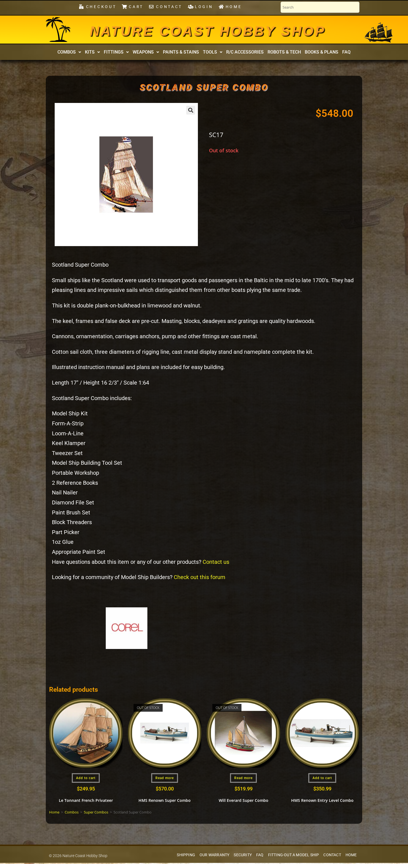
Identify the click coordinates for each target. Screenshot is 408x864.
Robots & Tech (284, 52)
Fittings (114, 52)
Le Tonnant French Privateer (86, 800)
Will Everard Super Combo (243, 800)
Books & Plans (321, 52)
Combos (66, 52)
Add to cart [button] (85, 778)
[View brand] (126, 628)
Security (243, 855)
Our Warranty (214, 855)
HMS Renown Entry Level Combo (322, 800)
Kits (90, 52)
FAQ (346, 52)
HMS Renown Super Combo (164, 800)
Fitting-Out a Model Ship (293, 855)
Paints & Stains (181, 52)
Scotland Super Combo (204, 87)
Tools (210, 52)
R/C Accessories (245, 52)
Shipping (186, 855)
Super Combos (96, 812)
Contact (332, 855)
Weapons (143, 52)
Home (54, 812)
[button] (69, 52)
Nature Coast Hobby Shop (208, 31)
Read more (164, 778)
